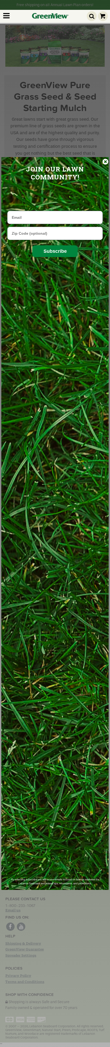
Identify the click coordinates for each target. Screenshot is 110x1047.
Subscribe (55, 251)
